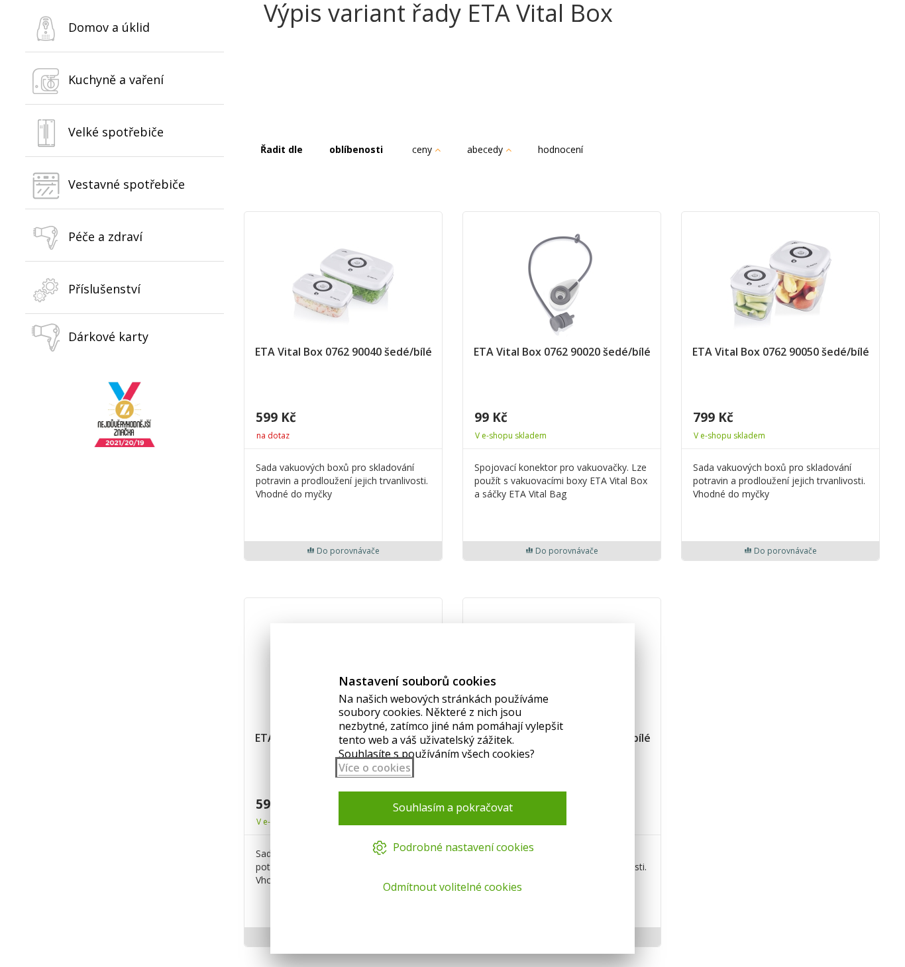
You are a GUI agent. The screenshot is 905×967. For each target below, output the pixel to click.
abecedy (486, 149)
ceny (423, 149)
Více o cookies (375, 767)
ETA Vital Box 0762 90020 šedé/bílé (562, 352)
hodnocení (562, 149)
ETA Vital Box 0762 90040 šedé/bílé (343, 352)
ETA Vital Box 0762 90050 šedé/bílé (780, 352)
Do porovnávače (347, 550)
